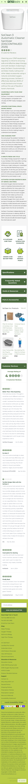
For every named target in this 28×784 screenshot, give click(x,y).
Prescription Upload (7, 693)
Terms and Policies (14, 780)
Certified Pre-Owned (7, 645)
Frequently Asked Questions (15, 282)
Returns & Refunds (7, 695)
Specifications (14, 272)
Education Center (6, 662)
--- (2, 640)
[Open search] (5, 1)
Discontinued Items (7, 656)
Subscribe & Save (6, 648)
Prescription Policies (7, 690)
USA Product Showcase (8, 651)
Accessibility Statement (8, 698)
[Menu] (2, 2)
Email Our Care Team (7, 623)
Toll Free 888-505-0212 (8, 617)
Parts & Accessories (14, 299)
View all (23, 308)
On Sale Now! (5, 642)
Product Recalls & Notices (9, 673)
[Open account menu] (22, 1)
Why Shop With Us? (7, 681)
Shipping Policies (6, 687)
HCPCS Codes (5, 670)
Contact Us (4, 679)
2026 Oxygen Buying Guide (9, 668)
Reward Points (5, 684)
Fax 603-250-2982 (6, 620)
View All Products (6, 654)
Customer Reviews (14, 366)
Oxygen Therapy (6, 631)
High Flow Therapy (7, 637)
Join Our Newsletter (14, 610)
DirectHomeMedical (15, 778)
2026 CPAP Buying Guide (9, 665)
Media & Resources (14, 291)
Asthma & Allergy (6, 634)
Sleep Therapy (5, 629)
